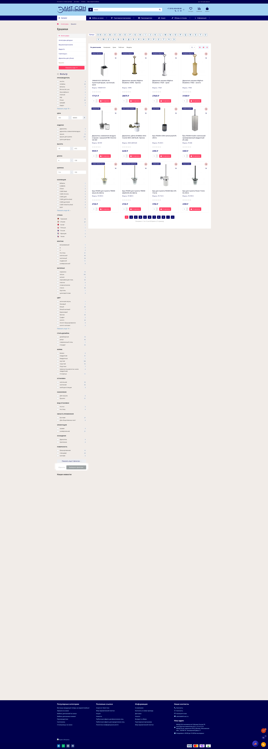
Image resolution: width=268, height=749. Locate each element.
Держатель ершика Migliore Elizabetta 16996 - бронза (132, 82)
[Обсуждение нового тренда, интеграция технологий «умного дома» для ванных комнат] (71, 532)
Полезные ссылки (104, 704)
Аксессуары (65, 24)
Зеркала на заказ (63, 711)
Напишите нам (181, 713)
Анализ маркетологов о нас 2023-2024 (70, 508)
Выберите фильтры (76, 467)
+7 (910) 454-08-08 (174, 8)
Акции (163, 18)
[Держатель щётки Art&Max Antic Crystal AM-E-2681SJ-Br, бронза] (134, 120)
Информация (201, 18)
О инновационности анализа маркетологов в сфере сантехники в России (71, 639)
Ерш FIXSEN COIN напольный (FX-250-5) (164, 137)
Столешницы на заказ (64, 725)
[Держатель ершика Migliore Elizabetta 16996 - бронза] (134, 65)
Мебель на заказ (98, 18)
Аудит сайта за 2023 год (66, 595)
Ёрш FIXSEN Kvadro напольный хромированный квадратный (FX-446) (193, 138)
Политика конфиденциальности (107, 725)
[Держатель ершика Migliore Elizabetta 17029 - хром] (164, 65)
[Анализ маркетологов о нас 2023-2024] (71, 489)
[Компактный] (207, 47)
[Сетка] (200, 47)
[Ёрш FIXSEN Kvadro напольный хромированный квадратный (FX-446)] (194, 120)
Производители (146, 18)
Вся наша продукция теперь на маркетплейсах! (73, 708)
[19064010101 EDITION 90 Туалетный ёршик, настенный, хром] (104, 65)
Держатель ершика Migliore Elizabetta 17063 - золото (192, 82)
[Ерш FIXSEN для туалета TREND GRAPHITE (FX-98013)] (134, 175)
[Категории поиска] (90, 9)
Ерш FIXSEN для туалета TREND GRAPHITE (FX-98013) (133, 192)
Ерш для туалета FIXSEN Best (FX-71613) (164, 192)
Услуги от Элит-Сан (102, 708)
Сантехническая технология (64, 546)
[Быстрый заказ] (114, 101)
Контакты (179, 708)
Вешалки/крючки (66, 45)
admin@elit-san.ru (182, 716)
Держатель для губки (66, 58)
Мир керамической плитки (105, 711)
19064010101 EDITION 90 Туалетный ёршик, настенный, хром (103, 83)
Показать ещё (70, 68)
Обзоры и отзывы (180, 18)
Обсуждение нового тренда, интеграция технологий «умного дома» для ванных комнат (70, 552)
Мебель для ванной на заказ (67, 713)
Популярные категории (68, 704)
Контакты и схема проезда (64, 1)
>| (172, 217)
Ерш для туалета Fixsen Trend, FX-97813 (193, 192)
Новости (60, 503)
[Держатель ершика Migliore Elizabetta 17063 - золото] (194, 65)
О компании (139, 708)
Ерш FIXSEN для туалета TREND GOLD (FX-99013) (103, 192)
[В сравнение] (115, 57)
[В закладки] (115, 53)
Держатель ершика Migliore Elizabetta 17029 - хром (162, 82)
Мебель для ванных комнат (66, 716)
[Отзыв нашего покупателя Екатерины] (71, 664)
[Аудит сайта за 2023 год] (71, 577)
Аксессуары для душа (66, 40)
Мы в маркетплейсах (93, 1)
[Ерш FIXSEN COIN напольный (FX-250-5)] (164, 120)
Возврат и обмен (141, 719)
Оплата (83, 1)
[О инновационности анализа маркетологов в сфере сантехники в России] (71, 619)
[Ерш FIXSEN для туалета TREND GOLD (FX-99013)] (104, 175)
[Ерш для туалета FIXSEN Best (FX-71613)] (164, 175)
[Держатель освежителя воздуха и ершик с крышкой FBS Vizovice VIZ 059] (104, 120)
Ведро (62, 49)
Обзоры (60, 678)
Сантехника (61, 722)
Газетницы (63, 54)
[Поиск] (160, 9)
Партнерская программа (122, 18)
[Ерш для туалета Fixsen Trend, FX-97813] (194, 175)
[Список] (203, 47)
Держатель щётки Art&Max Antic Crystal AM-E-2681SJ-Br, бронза (134, 137)
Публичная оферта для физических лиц (109, 719)
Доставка (76, 1)
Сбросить (61, 467)
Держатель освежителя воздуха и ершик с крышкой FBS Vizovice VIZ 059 (104, 138)
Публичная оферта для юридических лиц (110, 722)
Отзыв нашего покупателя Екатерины (67, 683)
